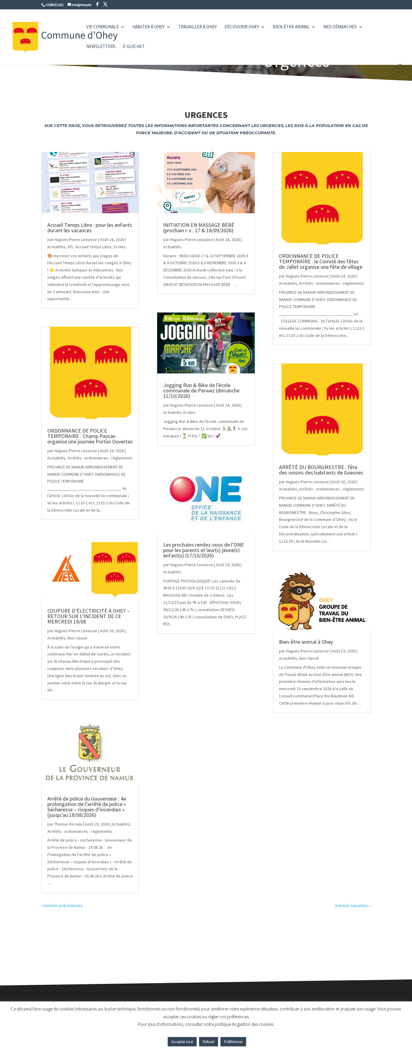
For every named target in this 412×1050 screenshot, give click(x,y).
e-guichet (134, 46)
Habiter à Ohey (148, 27)
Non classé (77, 638)
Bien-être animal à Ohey (306, 641)
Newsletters (101, 46)
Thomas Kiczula (68, 824)
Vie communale (102, 27)
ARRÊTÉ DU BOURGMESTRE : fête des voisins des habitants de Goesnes (321, 470)
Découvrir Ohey (241, 27)
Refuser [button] (208, 1041)
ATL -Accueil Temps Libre (90, 246)
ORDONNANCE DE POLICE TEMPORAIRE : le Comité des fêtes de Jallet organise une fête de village (320, 261)
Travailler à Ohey (197, 27)
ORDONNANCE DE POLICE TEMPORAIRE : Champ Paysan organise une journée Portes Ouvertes (90, 436)
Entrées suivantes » (353, 905)
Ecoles (120, 246)
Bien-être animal (291, 27)
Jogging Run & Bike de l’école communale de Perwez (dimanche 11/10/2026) (201, 390)
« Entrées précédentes (62, 905)
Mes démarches (340, 27)
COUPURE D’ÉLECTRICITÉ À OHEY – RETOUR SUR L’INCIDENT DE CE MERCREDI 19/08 (88, 616)
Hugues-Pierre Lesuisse (75, 239)
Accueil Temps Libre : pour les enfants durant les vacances (89, 227)
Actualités (56, 246)
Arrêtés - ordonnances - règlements (100, 458)
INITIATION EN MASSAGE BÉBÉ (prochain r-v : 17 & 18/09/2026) (198, 227)
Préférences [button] (233, 1041)
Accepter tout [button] (182, 1041)
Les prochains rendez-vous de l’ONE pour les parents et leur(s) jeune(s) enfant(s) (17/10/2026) (203, 550)
